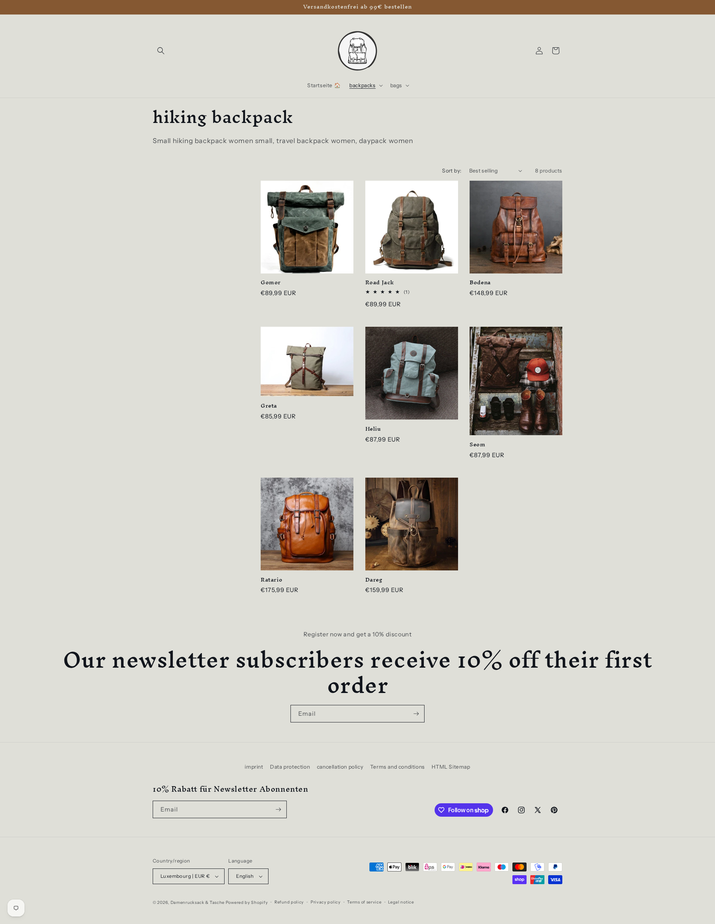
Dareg (373, 580)
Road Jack (379, 282)
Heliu (373, 429)
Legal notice (401, 902)
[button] (161, 50)
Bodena (480, 282)
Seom (477, 445)
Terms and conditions (397, 766)
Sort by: (451, 170)
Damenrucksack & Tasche (198, 902)
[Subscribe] (416, 713)
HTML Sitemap (451, 766)
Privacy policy (326, 902)
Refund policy (289, 902)
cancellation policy (340, 766)
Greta (269, 406)
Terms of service (364, 902)
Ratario (271, 580)
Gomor (271, 282)
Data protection (290, 766)
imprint (254, 766)
